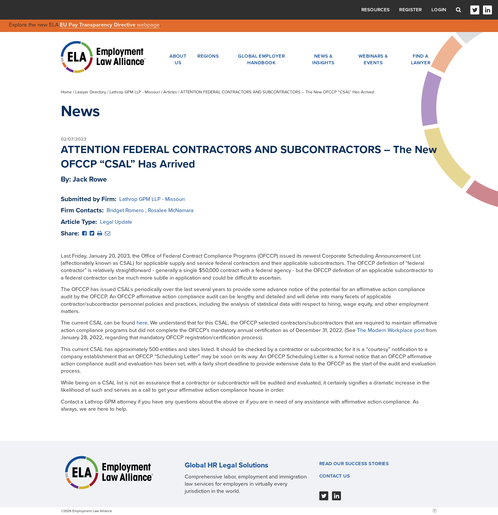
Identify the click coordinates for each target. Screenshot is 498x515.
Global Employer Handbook (261, 59)
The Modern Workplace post (391, 330)
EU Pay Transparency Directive (98, 25)
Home (66, 92)
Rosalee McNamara (171, 210)
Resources (375, 10)
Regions (208, 56)
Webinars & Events (373, 59)
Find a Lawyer (421, 59)
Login (438, 10)
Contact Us (334, 476)
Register (410, 10)
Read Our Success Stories (354, 464)
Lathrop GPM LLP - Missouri (135, 92)
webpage (148, 25)
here (142, 323)
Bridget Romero (125, 210)
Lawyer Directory (90, 92)
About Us (177, 59)
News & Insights (323, 59)
